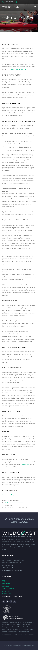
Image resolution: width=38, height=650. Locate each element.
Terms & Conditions (8, 588)
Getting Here (6, 583)
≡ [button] (35, 6)
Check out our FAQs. (8, 495)
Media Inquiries (6, 594)
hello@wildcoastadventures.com (17, 69)
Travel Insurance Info (20, 212)
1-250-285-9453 (9, 2)
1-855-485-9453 (8, 565)
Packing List (5, 586)
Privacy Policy (25, 464)
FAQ (3, 581)
